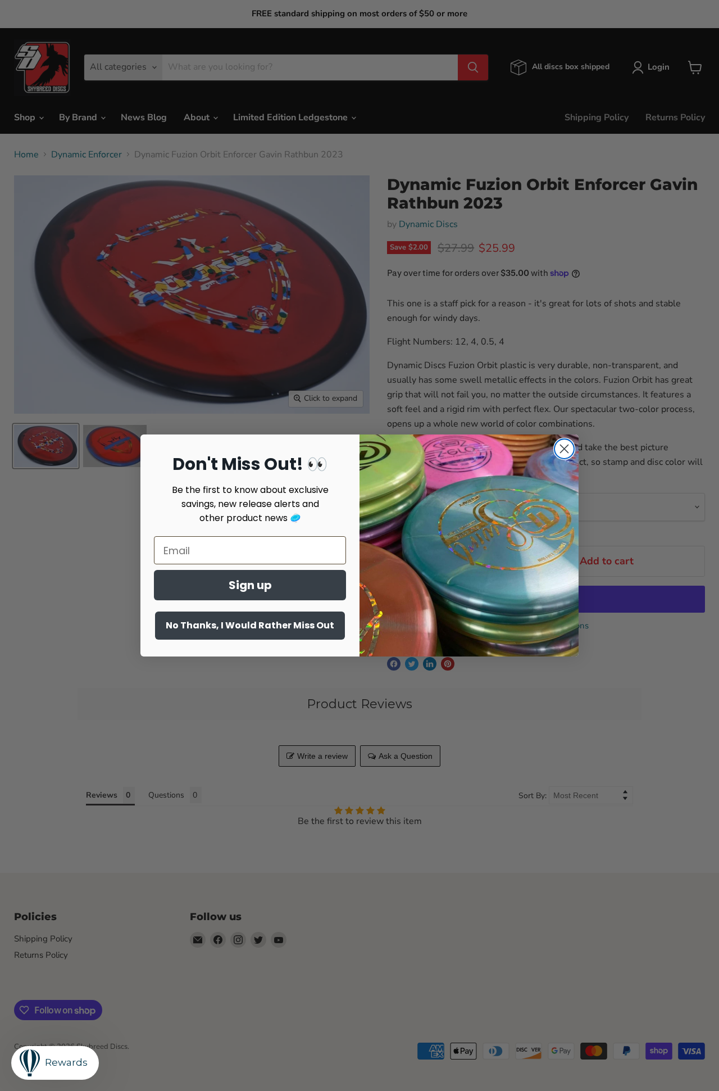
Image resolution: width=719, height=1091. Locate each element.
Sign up (250, 585)
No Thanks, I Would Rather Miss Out (250, 625)
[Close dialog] (564, 449)
